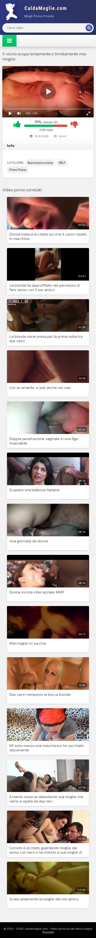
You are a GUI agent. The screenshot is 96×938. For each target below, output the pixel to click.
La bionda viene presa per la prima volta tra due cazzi (45, 338)
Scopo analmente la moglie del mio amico (44, 899)
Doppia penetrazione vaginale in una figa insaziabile (43, 440)
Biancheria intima (40, 163)
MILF (62, 163)
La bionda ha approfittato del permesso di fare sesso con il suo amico (44, 287)
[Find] (89, 27)
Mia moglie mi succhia (27, 643)
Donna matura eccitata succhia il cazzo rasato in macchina (48, 236)
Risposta (48, 931)
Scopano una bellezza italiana (34, 489)
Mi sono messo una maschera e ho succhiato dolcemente (46, 747)
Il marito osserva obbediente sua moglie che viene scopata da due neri (46, 798)
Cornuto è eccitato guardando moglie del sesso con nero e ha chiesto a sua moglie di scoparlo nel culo (45, 850)
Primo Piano (17, 170)
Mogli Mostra (37, 11)
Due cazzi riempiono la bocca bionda (39, 694)
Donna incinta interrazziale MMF (36, 592)
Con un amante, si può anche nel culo (40, 387)
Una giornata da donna (28, 541)
